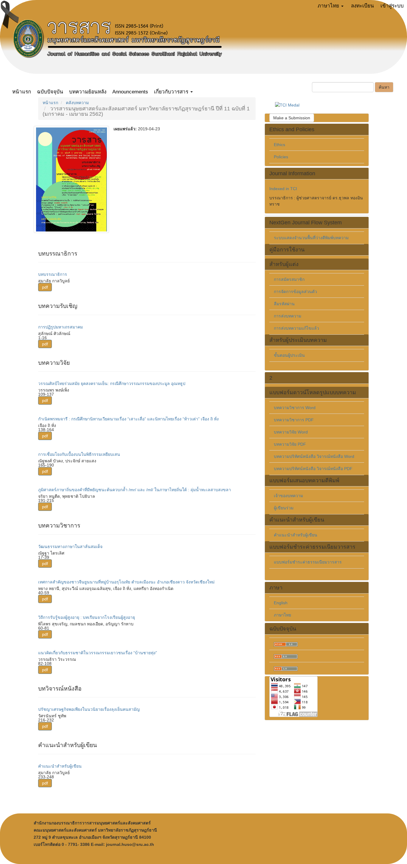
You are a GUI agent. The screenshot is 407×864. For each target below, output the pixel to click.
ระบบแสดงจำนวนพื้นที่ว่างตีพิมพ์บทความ (311, 237)
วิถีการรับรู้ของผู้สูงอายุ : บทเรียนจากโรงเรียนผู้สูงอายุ (86, 617)
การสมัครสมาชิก (289, 279)
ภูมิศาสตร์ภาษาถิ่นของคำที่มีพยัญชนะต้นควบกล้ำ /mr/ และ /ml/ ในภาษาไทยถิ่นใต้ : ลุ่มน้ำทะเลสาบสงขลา (134, 489)
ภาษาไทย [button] (329, 6)
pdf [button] (45, 287)
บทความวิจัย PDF (290, 444)
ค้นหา (384, 87)
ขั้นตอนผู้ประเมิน (289, 355)
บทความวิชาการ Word (295, 407)
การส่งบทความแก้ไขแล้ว (296, 328)
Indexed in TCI (283, 189)
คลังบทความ (77, 102)
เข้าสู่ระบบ (392, 6)
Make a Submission (291, 117)
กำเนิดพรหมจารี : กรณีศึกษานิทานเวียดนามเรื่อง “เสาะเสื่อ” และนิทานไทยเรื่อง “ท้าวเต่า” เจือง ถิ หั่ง (128, 419)
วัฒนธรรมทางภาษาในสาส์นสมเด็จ (70, 546)
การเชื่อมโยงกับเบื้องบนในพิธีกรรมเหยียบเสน (79, 454)
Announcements (130, 92)
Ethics (279, 144)
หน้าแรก (21, 92)
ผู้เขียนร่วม (283, 507)
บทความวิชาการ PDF (294, 419)
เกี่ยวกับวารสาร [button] (172, 92)
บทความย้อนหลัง (87, 92)
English (281, 602)
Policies (281, 156)
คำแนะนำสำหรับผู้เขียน (60, 766)
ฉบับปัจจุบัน (50, 92)
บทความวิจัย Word (291, 432)
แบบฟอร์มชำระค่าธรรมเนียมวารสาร (308, 562)
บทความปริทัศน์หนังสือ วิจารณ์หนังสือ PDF (313, 468)
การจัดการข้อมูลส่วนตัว (295, 291)
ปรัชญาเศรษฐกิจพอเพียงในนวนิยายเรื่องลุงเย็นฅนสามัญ (89, 709)
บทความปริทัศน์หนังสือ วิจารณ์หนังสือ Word (314, 456)
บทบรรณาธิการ (52, 274)
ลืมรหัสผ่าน (284, 303)
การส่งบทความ (287, 316)
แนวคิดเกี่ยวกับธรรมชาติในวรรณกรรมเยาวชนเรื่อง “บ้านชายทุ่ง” (97, 652)
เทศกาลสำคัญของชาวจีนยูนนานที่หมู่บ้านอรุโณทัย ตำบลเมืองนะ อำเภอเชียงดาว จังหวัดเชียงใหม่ (126, 582)
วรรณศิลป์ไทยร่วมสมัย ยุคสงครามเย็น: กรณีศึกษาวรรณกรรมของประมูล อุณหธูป (111, 383)
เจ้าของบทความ (288, 495)
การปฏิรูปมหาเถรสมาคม (60, 327)
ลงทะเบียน (362, 6)
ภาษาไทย (282, 615)
